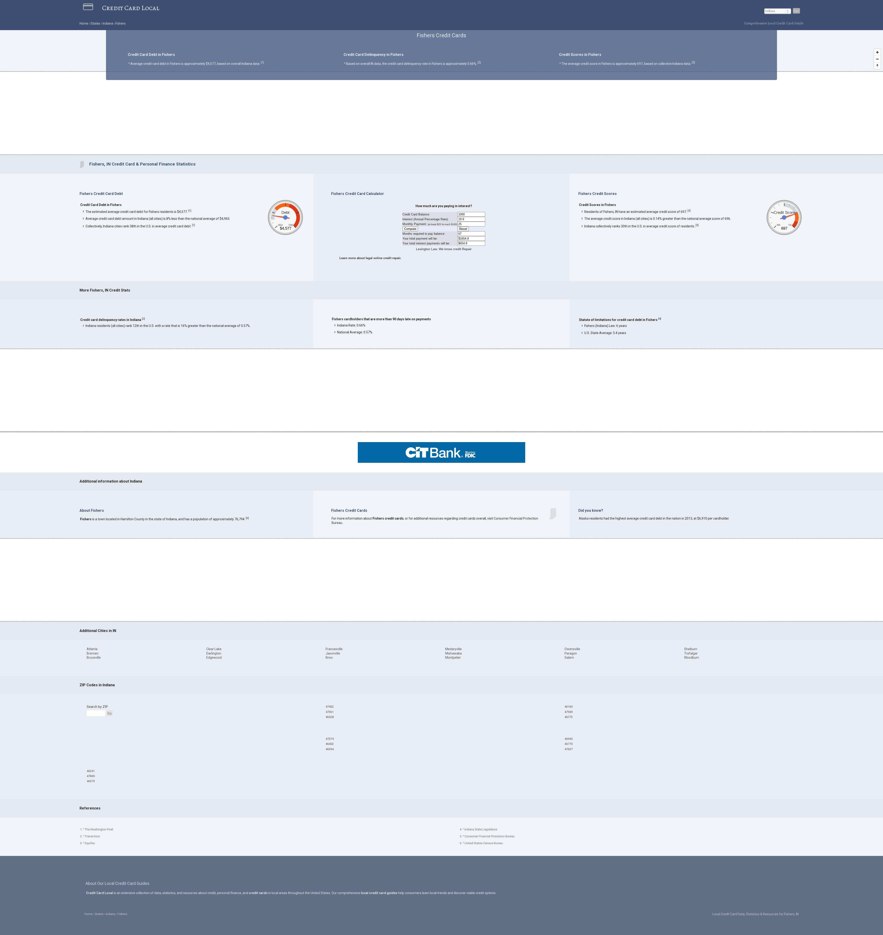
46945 (569, 739)
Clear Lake (213, 649)
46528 (330, 717)
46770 (569, 744)
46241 (91, 771)
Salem (569, 657)
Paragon (571, 653)
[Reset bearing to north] (877, 65)
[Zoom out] (877, 59)
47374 (330, 739)
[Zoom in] (877, 52)
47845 (91, 776)
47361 (330, 712)
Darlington (213, 653)
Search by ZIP (97, 707)
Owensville (572, 649)
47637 (569, 749)
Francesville (334, 649)
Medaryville (453, 649)
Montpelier (453, 657)
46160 (569, 706)
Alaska (584, 518)
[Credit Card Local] (92, 7)
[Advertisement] (441, 114)
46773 (569, 717)
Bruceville (94, 657)
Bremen (92, 653)
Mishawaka (453, 653)
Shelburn (690, 649)
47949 (569, 712)
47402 (330, 706)
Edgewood (214, 657)
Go (796, 10)
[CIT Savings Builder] (441, 461)
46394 (330, 749)
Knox (329, 657)
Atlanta (92, 649)
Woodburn (691, 657)
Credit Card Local (130, 7)
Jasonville (333, 653)
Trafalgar (691, 653)
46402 (330, 744)
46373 (91, 781)
